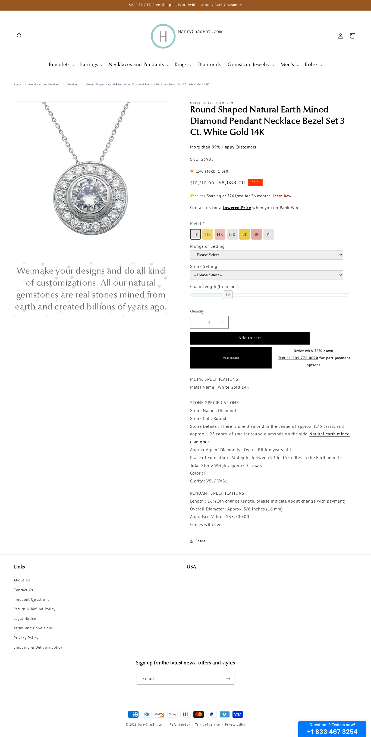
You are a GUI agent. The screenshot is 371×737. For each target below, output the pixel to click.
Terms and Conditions (33, 628)
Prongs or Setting (207, 246)
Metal (196, 223)
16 (228, 294)
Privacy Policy (26, 637)
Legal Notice (25, 618)
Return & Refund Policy (34, 608)
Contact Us (23, 589)
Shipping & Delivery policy (38, 647)
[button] (20, 36)
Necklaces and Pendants (44, 84)
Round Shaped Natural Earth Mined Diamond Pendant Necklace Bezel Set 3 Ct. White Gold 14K (147, 84)
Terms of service (207, 724)
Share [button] (201, 540)
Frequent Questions (31, 599)
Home (17, 84)
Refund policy (180, 724)
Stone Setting (204, 266)
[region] (91, 289)
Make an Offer (231, 358)
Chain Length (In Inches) (214, 286)
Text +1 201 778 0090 (298, 357)
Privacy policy (235, 724)
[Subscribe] (228, 678)
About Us (22, 580)
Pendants (73, 84)
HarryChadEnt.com (151, 724)
